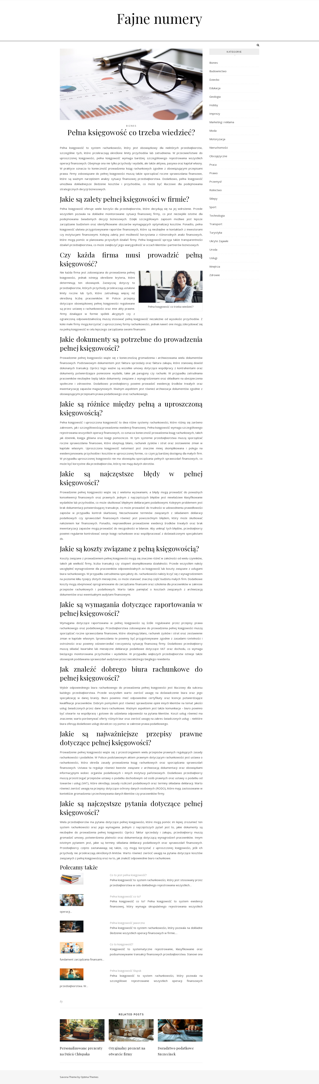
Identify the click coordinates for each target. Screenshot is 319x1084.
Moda (213, 130)
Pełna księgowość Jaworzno (127, 923)
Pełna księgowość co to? (125, 896)
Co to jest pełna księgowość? (128, 875)
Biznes (131, 125)
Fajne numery (159, 18)
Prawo (213, 173)
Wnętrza (214, 266)
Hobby (213, 105)
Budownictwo (218, 71)
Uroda (213, 249)
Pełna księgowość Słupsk (125, 970)
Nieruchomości (218, 147)
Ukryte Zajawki (218, 241)
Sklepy (213, 198)
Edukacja (214, 88)
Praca (213, 164)
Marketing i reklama (221, 122)
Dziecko (214, 79)
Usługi (213, 258)
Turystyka (215, 232)
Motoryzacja (217, 139)
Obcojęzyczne (218, 156)
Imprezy (214, 113)
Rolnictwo (215, 190)
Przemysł (215, 181)
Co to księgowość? (121, 944)
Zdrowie (214, 275)
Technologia (217, 215)
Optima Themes (89, 1077)
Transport (215, 224)
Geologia (215, 96)
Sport (212, 207)
